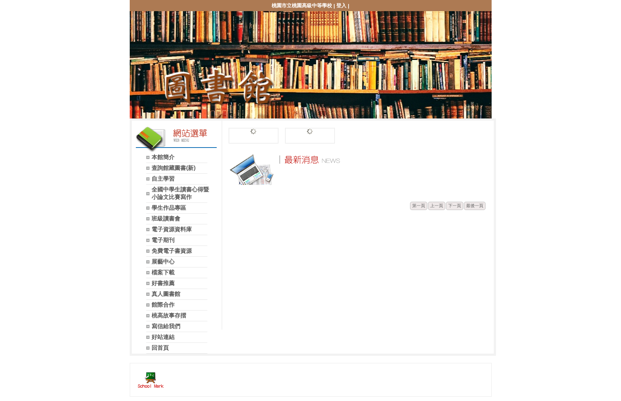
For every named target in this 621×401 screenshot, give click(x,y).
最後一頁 (474, 205)
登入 (341, 5)
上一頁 (436, 205)
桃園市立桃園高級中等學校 (302, 5)
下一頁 (454, 205)
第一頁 (418, 205)
